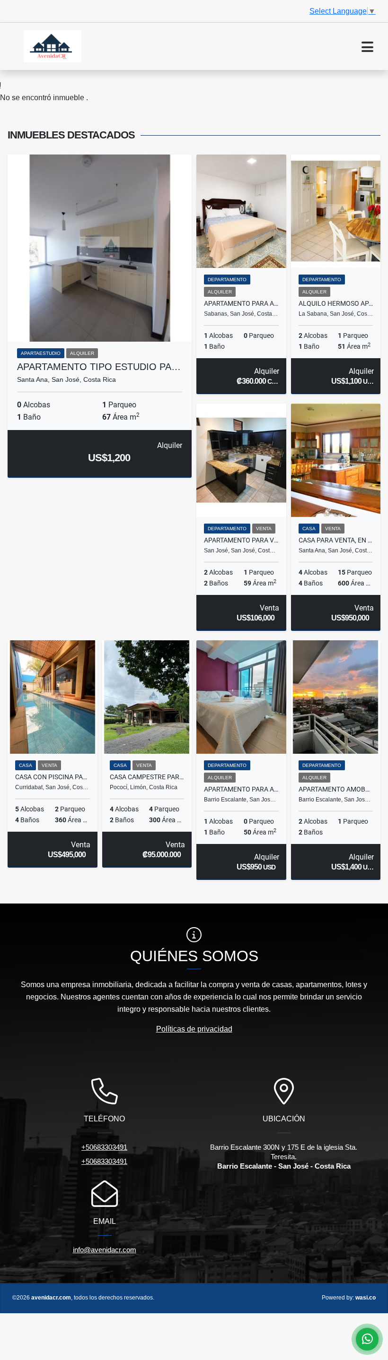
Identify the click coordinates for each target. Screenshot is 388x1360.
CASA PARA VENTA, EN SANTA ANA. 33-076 (336, 540)
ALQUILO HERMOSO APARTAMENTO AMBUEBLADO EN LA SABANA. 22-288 (336, 303)
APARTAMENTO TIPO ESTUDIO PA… (99, 367)
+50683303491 (104, 1147)
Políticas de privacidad (194, 1029)
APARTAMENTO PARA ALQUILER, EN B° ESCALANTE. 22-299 (241, 789)
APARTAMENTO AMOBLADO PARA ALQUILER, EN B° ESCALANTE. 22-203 (336, 789)
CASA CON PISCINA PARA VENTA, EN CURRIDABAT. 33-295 (52, 777)
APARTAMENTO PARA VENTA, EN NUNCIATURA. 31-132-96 (241, 540)
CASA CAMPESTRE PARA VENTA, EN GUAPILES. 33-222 (147, 777)
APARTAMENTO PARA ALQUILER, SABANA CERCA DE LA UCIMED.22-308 (241, 303)
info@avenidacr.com (104, 1250)
